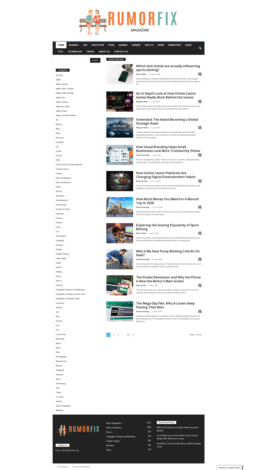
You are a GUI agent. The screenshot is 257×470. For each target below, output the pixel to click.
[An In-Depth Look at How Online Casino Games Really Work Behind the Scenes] (119, 101)
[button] (200, 48)
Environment (61, 205)
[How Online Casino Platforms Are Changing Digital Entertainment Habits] (119, 181)
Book (58, 133)
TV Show (60, 397)
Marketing (174, 44)
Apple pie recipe (63, 106)
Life (57, 330)
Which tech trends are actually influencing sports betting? (168, 68)
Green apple (61, 258)
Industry (59, 285)
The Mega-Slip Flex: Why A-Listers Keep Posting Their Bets (165, 305)
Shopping (60, 370)
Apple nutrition (62, 102)
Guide (58, 263)
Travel (90, 51)
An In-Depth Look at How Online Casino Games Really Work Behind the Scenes (166, 95)
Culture (59, 173)
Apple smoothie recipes (66, 115)
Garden (136, 44)
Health (149, 44)
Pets (60, 51)
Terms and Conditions (81, 467)
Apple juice (60, 97)
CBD (58, 160)
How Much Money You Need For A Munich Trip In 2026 (167, 201)
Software (59, 374)
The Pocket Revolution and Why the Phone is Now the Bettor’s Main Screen (168, 279)
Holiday (59, 272)
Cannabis (60, 142)
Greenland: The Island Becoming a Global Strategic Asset (167, 121)
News (58, 348)
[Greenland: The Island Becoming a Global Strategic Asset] (119, 128)
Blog (58, 129)
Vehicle (59, 401)
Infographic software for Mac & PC (71, 294)
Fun (57, 231)
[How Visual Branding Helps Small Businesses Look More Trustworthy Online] (119, 155)
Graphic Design (62, 254)
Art (57, 120)
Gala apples (61, 236)
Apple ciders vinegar (64, 88)
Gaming (123, 44)
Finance (59, 218)
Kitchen (59, 321)
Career (58, 151)
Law (57, 325)
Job (57, 312)
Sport (58, 379)
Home (61, 44)
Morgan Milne (142, 101)
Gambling (60, 240)
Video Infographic (63, 406)
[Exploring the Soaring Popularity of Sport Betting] (119, 233)
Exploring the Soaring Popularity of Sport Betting (167, 227)
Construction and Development (69, 164)
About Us (104, 51)
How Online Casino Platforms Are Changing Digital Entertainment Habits (166, 175)
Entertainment (62, 200)
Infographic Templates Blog (67, 298)
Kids (58, 316)
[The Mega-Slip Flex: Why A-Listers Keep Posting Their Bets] (119, 311)
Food (111, 44)
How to (59, 281)
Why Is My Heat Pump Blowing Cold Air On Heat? (168, 253)
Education (98, 44)
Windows (60, 410)
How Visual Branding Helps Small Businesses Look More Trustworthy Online (168, 149)
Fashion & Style (63, 209)
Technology (75, 51)
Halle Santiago (142, 155)
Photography (61, 357)
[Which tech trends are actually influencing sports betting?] (119, 74)
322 (128, 335)
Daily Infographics (63, 178)
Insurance (60, 303)
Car (85, 44)
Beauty (59, 124)
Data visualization (63, 182)
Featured (59, 214)
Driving (59, 191)
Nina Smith (141, 74)
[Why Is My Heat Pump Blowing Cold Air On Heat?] (119, 259)
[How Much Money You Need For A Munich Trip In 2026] (119, 207)
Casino (59, 155)
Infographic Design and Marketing (70, 290)
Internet (59, 307)
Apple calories (62, 84)
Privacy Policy (62, 467)
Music (188, 44)
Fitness (59, 223)
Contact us (121, 51)
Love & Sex (61, 334)
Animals (59, 75)
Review (59, 366)
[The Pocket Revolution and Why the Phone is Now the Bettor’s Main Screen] (119, 285)
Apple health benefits (65, 93)
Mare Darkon (142, 181)
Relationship (61, 361)
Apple (58, 80)
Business (74, 44)
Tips (57, 388)
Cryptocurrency (62, 169)
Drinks (58, 187)
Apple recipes (62, 111)
